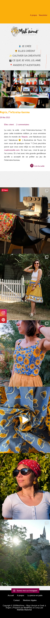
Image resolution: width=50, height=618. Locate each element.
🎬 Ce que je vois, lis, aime (25, 60)
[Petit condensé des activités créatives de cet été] (25, 220)
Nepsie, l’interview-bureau (15, 112)
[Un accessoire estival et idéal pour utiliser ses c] (25, 486)
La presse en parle (35, 595)
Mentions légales (30, 600)
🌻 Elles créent (25, 51)
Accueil (11, 595)
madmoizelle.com (12, 150)
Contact (16, 600)
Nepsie (25, 137)
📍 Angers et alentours (25, 65)
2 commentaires (22, 125)
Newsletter (43, 15)
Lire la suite (39, 166)
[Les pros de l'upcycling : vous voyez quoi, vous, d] (25, 420)
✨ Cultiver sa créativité (25, 56)
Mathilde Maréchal (24, 610)
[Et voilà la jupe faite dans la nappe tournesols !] (25, 287)
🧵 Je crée (24, 46)
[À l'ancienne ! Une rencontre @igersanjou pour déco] (25, 553)
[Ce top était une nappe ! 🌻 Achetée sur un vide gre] (25, 353)
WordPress (28, 608)
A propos (33, 15)
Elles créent (9, 125)
